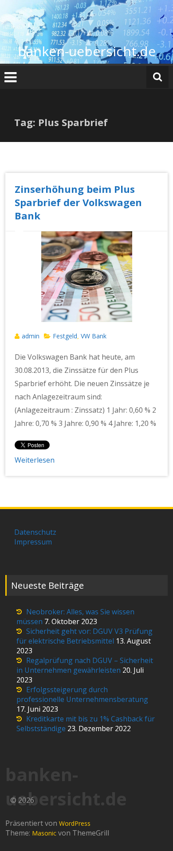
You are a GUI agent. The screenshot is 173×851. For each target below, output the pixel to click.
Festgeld (65, 336)
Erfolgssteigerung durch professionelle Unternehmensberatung (82, 694)
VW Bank (93, 336)
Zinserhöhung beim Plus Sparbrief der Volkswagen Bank (78, 202)
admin (30, 336)
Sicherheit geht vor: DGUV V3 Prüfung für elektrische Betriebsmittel (84, 636)
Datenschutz (35, 532)
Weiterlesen (35, 460)
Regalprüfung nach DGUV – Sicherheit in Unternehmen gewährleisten (84, 665)
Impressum (33, 542)
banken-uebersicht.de (87, 51)
